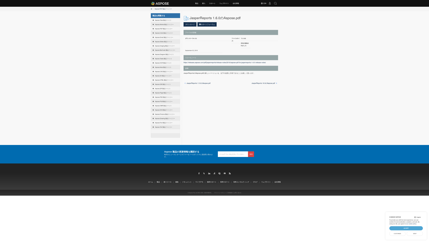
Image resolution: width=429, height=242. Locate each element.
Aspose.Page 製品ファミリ (163, 93)
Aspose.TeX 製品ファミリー (163, 127)
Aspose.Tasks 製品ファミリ (163, 58)
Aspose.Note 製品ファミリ (163, 67)
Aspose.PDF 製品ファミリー (163, 9)
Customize (397, 233)
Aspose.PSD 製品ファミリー (163, 97)
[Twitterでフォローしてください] (204, 173)
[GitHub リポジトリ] (224, 173)
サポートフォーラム (208, 24)
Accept (406, 228)
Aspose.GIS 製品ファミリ (163, 84)
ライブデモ (199, 182)
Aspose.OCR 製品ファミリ (163, 63)
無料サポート (211, 182)
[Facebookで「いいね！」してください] (199, 173)
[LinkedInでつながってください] (209, 173)
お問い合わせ (237, 192)
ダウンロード (190, 24)
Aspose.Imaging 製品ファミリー (165, 46)
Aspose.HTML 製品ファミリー (164, 80)
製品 (196, 3)
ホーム (150, 182)
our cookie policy (411, 224)
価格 (176, 182)
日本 (264, 3)
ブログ (255, 182)
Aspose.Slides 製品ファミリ (163, 41)
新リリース (167, 182)
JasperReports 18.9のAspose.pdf (263, 83)
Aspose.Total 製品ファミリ (163, 20)
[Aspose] (160, 3)
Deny (414, 233)
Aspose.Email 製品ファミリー (164, 37)
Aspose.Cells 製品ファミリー (164, 33)
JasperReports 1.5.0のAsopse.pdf (198, 83)
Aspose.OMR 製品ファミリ (163, 106)
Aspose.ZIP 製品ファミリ (162, 88)
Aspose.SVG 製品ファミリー (163, 110)
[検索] (275, 3)
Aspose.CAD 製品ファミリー (164, 71)
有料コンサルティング (241, 182)
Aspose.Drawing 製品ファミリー (165, 118)
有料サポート (225, 182)
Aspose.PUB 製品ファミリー (163, 101)
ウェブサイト (224, 3)
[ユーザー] (270, 3)
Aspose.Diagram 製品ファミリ (164, 54)
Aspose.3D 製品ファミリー (163, 76)
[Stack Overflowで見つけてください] (214, 173)
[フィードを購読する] (229, 173)
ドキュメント (187, 182)
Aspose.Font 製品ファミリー (163, 123)
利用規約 (230, 192)
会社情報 (236, 3)
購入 (203, 3)
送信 (251, 154)
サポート (212, 3)
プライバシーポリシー (220, 192)
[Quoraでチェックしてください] (219, 173)
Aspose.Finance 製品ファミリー (165, 114)
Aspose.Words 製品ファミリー (164, 24)
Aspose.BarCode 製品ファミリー (165, 50)
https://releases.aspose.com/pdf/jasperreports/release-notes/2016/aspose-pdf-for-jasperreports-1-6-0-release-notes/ (225, 62)
